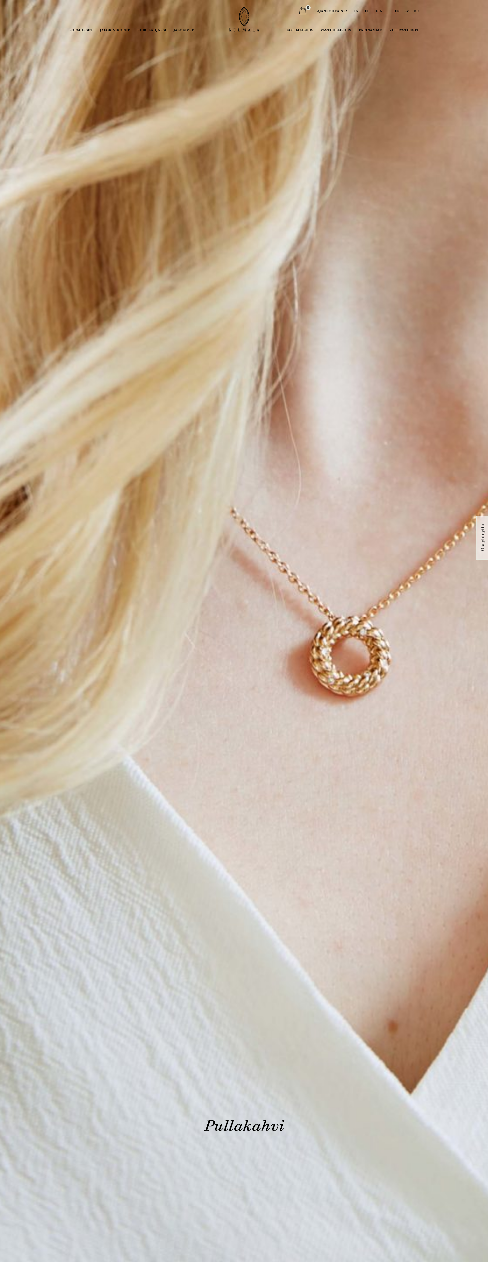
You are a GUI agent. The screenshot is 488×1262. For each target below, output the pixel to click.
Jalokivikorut (115, 29)
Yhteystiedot (404, 29)
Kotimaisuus (299, 29)
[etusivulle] (244, 19)
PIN (379, 10)
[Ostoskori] (302, 10)
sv (406, 10)
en (397, 10)
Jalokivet (184, 29)
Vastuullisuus (336, 29)
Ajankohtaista (332, 10)
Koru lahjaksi (151, 29)
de (416, 10)
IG (356, 10)
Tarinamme (370, 29)
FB (367, 10)
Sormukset (81, 29)
